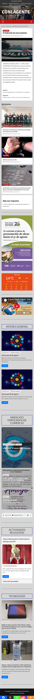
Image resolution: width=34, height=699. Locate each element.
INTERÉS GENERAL (15, 352)
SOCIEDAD (19, 125)
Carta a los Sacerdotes (10, 581)
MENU (11, 5)
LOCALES (5, 444)
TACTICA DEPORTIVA (19, 5)
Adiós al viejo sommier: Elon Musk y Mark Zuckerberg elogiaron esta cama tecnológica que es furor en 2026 (17, 626)
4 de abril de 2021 (16, 35)
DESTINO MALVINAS (26, 3)
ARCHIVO (4, 3)
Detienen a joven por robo (10, 160)
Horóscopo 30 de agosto (10, 355)
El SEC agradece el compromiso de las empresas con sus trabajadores (16, 479)
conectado (17, 204)
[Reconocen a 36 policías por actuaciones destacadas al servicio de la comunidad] (17, 117)
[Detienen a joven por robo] (17, 147)
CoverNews (13, 693)
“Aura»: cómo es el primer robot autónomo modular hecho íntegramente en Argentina (16, 666)
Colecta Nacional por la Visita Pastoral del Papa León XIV (16, 540)
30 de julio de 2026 (15, 192)
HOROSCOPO (5, 352)
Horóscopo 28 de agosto (10, 394)
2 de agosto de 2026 (16, 162)
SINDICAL (11, 444)
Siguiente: (16, 96)
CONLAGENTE (16, 12)
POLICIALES (5, 30)
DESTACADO (6, 125)
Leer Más (5, 365)
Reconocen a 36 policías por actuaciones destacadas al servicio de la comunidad (17, 130)
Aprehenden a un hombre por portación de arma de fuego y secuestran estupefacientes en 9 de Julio (16, 189)
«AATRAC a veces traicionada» (17, 448)
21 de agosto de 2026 (16, 133)
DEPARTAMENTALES (14, 3)
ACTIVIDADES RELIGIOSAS (10, 566)
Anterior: (16, 91)
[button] (3, 22)
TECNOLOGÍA (5, 622)
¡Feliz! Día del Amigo (10, 500)
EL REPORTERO (7, 35)
